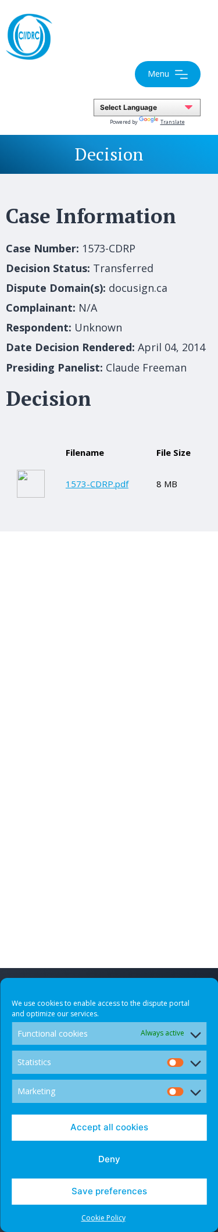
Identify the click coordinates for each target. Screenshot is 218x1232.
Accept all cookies (109, 1127)
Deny (109, 1159)
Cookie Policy (103, 1218)
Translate (172, 122)
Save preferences (109, 1191)
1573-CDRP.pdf (97, 484)
